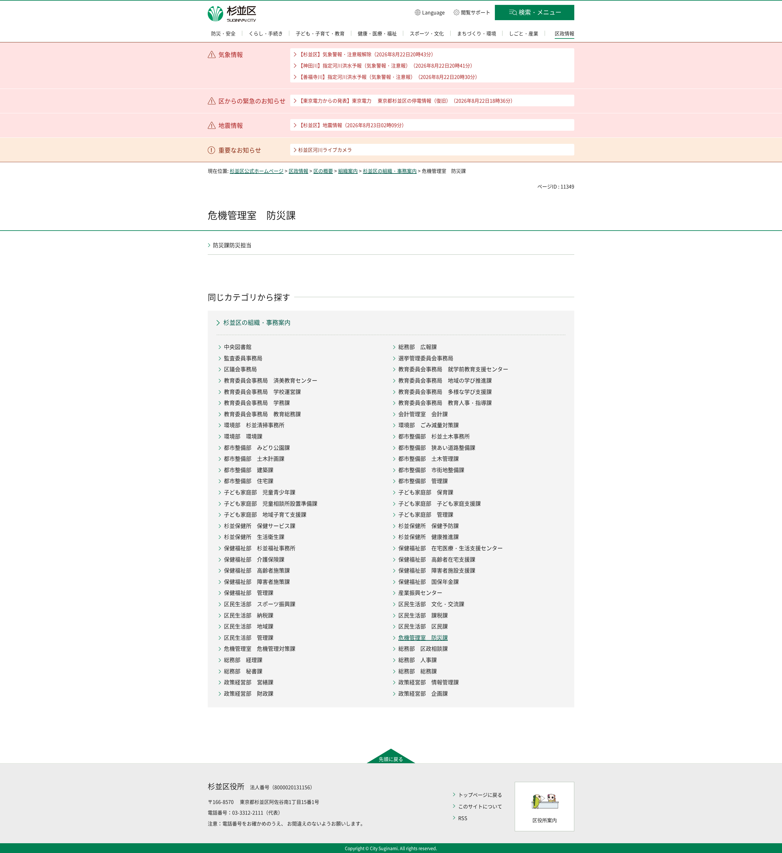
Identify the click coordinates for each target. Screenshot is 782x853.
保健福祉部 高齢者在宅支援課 (436, 559)
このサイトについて (480, 806)
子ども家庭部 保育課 (425, 492)
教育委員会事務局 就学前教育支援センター (453, 369)
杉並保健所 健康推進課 (428, 537)
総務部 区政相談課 (423, 648)
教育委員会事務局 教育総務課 (262, 414)
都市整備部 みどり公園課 (257, 447)
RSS (462, 818)
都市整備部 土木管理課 (428, 458)
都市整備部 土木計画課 (254, 458)
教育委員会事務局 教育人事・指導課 (445, 403)
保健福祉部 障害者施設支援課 (436, 570)
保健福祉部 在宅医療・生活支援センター (450, 548)
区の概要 (323, 170)
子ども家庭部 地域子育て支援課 (265, 514)
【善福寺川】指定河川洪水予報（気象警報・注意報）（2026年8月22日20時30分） (389, 76)
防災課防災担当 (232, 245)
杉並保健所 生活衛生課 (254, 537)
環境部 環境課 (243, 436)
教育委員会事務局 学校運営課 (262, 392)
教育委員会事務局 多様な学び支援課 (445, 392)
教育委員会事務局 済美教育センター (270, 380)
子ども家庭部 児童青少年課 (259, 492)
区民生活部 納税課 (248, 615)
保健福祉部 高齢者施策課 (257, 570)
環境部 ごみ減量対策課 (428, 425)
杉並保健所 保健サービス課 (259, 526)
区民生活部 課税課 (423, 615)
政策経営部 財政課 (248, 693)
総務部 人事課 (417, 660)
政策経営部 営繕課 (248, 682)
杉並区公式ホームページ (256, 170)
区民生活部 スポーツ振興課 (259, 604)
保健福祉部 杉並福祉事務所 (259, 548)
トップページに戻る (480, 794)
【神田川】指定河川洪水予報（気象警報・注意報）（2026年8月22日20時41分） (386, 65)
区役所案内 (544, 820)
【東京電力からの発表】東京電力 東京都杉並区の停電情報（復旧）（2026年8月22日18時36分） (406, 100)
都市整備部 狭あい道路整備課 (436, 447)
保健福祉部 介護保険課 (254, 559)
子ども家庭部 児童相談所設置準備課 (270, 503)
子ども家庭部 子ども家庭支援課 (439, 503)
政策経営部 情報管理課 (428, 682)
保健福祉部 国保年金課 (428, 582)
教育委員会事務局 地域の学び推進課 (445, 380)
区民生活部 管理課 (248, 637)
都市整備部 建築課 (248, 470)
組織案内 (348, 170)
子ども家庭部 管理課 (425, 514)
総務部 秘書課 (243, 671)
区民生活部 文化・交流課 (431, 604)
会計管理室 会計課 (423, 414)
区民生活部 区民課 (423, 626)
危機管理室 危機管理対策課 (259, 648)
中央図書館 (237, 347)
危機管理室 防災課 (423, 637)
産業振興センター (420, 593)
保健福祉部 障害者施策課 (257, 582)
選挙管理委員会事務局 (425, 358)
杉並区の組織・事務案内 (390, 170)
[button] (430, 12)
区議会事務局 (240, 369)
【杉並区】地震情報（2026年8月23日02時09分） (352, 125)
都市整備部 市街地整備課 (431, 470)
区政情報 (298, 170)
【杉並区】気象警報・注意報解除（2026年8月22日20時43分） (367, 54)
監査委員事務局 (243, 358)
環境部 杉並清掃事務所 (254, 425)
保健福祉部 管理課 (248, 593)
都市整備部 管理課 (423, 481)
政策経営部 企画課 (423, 693)
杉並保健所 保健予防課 (428, 526)
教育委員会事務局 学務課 (257, 403)
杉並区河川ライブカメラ (325, 149)
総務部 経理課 (243, 660)
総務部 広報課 (417, 347)
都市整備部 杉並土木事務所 (434, 436)
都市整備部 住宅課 (248, 481)
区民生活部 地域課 (248, 626)
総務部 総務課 (417, 671)
